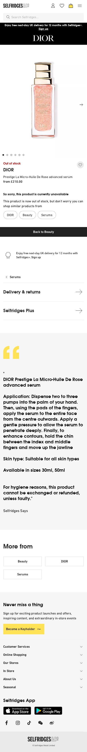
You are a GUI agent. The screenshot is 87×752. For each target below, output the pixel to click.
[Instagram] (18, 725)
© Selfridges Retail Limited (43, 745)
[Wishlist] (62, 6)
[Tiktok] (29, 725)
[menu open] (80, 6)
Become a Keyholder (20, 629)
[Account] (53, 6)
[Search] (8, 17)
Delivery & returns (21, 292)
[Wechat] (40, 725)
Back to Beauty (43, 232)
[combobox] (46, 17)
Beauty (23, 561)
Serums (15, 277)
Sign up (43, 29)
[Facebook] (6, 725)
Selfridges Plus (18, 311)
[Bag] (71, 6)
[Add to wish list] (80, 164)
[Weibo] (52, 725)
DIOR (8, 170)
